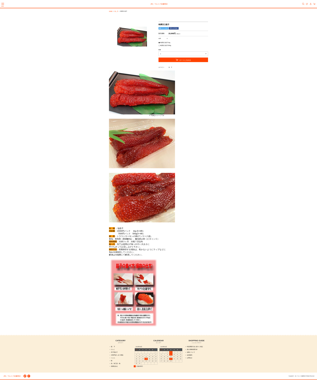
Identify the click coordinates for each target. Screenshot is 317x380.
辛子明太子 (114, 352)
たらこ (113, 349)
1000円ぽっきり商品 (117, 355)
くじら (113, 358)
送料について (191, 352)
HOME (110, 11)
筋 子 (116, 11)
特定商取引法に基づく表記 (195, 346)
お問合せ (189, 358)
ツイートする (164, 28)
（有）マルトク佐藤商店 (158, 4)
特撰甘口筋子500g (165, 45)
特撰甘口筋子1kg (165, 42)
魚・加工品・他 (115, 363)
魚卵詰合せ (114, 366)
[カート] (314, 4)
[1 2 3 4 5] (183, 54)
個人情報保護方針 (192, 349)
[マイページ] (310, 4)
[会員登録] (307, 4)
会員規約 (189, 355)
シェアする (174, 28)
